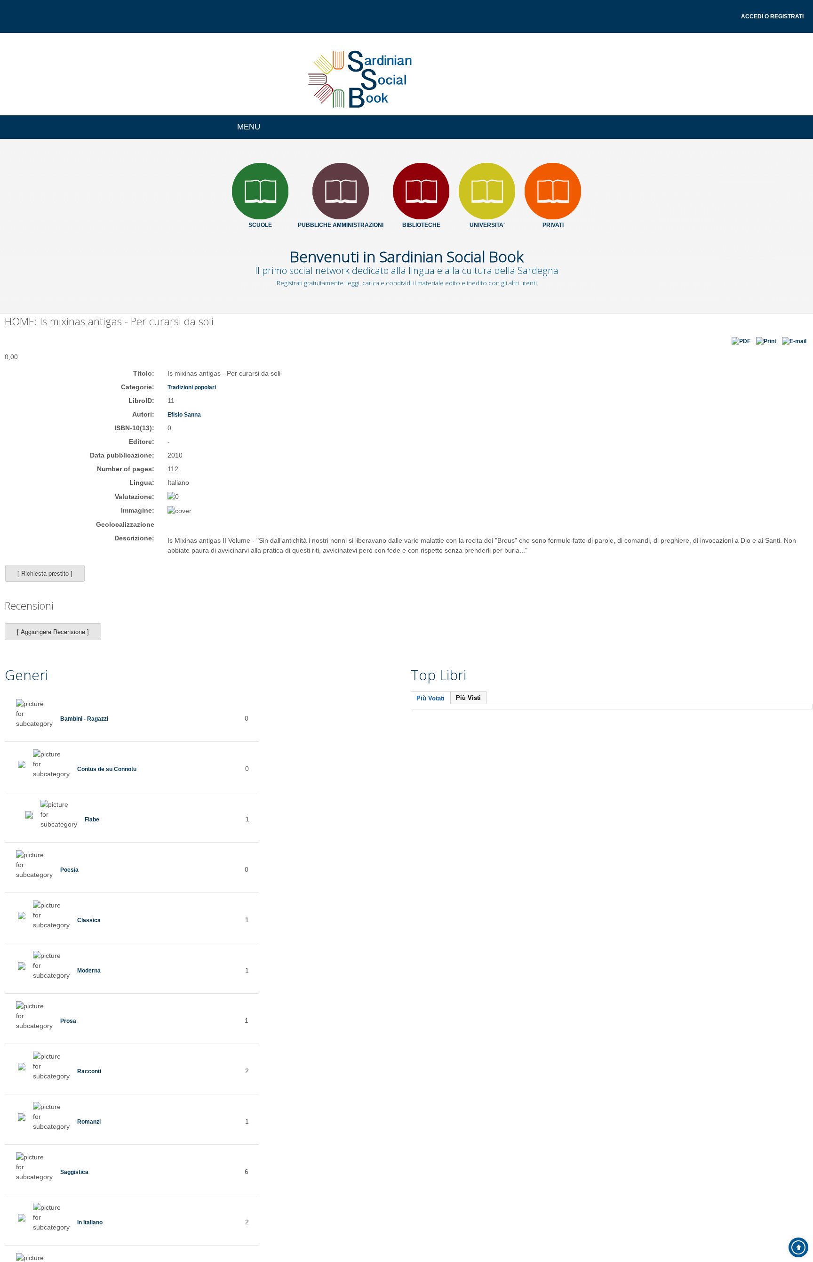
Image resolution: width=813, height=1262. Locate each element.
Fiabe (94, 829)
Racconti (91, 1081)
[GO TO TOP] (798, 1247)
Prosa (69, 1030)
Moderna (91, 980)
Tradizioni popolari (197, 397)
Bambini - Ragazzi (89, 728)
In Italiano (93, 1232)
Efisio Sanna (187, 424)
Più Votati (430, 708)
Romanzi (91, 1131)
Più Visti (468, 707)
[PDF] (740, 345)
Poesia (71, 879)
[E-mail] (793, 345)
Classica (90, 929)
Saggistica (77, 1181)
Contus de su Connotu (114, 778)
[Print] (765, 345)
